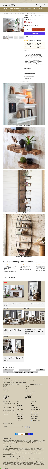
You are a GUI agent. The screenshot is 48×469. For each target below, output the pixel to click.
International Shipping (30, 391)
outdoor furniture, (32, 441)
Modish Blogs (28, 397)
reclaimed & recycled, (7, 442)
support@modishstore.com (35, 384)
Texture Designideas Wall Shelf (30, 372)
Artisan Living (6, 395)
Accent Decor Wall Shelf (25, 369)
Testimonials (5, 391)
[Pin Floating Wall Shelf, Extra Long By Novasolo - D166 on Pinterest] (30, 78)
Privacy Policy (6, 397)
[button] (3, 5)
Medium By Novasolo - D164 (24, 169)
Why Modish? (6, 389)
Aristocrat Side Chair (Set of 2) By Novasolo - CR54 (34, 332)
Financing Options (29, 394)
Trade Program (6, 394)
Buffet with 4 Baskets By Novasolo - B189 (12, 303)
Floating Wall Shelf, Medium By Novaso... (24, 125)
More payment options (28, 36)
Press (4, 390)
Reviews (4, 398)
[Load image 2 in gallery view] (10, 37)
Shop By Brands (28, 395)
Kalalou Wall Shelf (18, 372)
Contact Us (39, 5)
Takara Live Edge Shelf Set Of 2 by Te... (24, 212)
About (4, 388)
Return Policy (28, 392)
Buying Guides (28, 396)
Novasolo (26, 17)
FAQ (26, 388)
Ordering (27, 389)
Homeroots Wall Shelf (8, 372)
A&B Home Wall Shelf (8, 369)
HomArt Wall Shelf (40, 369)
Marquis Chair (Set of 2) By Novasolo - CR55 (13, 330)
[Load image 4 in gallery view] (21, 37)
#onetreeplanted (32, 380)
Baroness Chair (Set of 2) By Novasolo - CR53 (13, 358)
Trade (39, 3)
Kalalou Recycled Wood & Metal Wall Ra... (24, 256)
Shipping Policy (28, 390)
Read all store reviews (40, 261)
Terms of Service (6, 396)
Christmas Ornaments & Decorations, (19, 442)
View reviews (38, 40)
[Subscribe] (22, 426)
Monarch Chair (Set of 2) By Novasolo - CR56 (34, 303)
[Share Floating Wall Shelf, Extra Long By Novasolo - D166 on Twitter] (28, 78)
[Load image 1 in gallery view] (5, 37)
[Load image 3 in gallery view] (16, 37)
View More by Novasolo (7, 365)
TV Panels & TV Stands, (32, 442)
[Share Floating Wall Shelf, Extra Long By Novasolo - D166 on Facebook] (26, 78)
